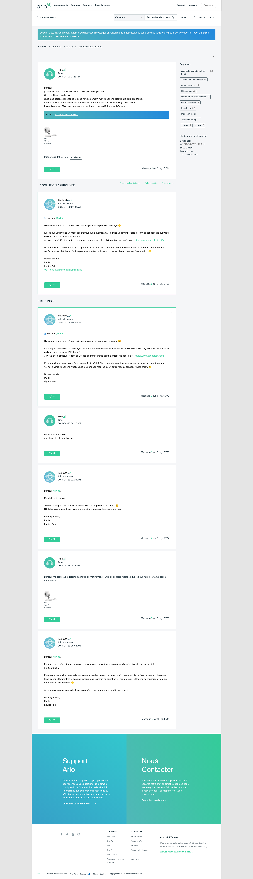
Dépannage (186, 91)
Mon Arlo (193, 5)
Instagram (78, 834)
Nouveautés (136, 841)
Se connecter (200, 17)
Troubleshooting (188, 120)
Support (181, 5)
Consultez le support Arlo (76, 804)
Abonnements (61, 5)
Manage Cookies (99, 874)
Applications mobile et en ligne (193, 72)
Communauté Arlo (47, 17)
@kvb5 (59, 218)
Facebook (61, 834)
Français (42, 47)
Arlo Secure (136, 837)
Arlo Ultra (111, 837)
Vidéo (198, 125)
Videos (184, 125)
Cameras (75, 5)
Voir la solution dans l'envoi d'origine (63, 269)
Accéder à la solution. (66, 114)
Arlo (108, 846)
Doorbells (87, 5)
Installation (76, 157)
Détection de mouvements (193, 97)
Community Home (139, 850)
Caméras (56, 47)
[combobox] (161, 17)
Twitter (67, 834)
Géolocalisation (188, 103)
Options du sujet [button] (214, 57)
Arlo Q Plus (112, 855)
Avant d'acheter (188, 85)
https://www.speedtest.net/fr (149, 240)
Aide (212, 17)
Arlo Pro (110, 841)
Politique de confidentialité (57, 874)
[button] (172, 66)
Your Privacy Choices (78, 874)
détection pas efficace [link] (90, 47)
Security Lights (102, 5)
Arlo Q (69, 47)
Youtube (73, 834)
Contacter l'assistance (154, 800)
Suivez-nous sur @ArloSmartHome (175, 852)
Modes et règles (188, 114)
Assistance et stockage (192, 80)
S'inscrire (185, 17)
